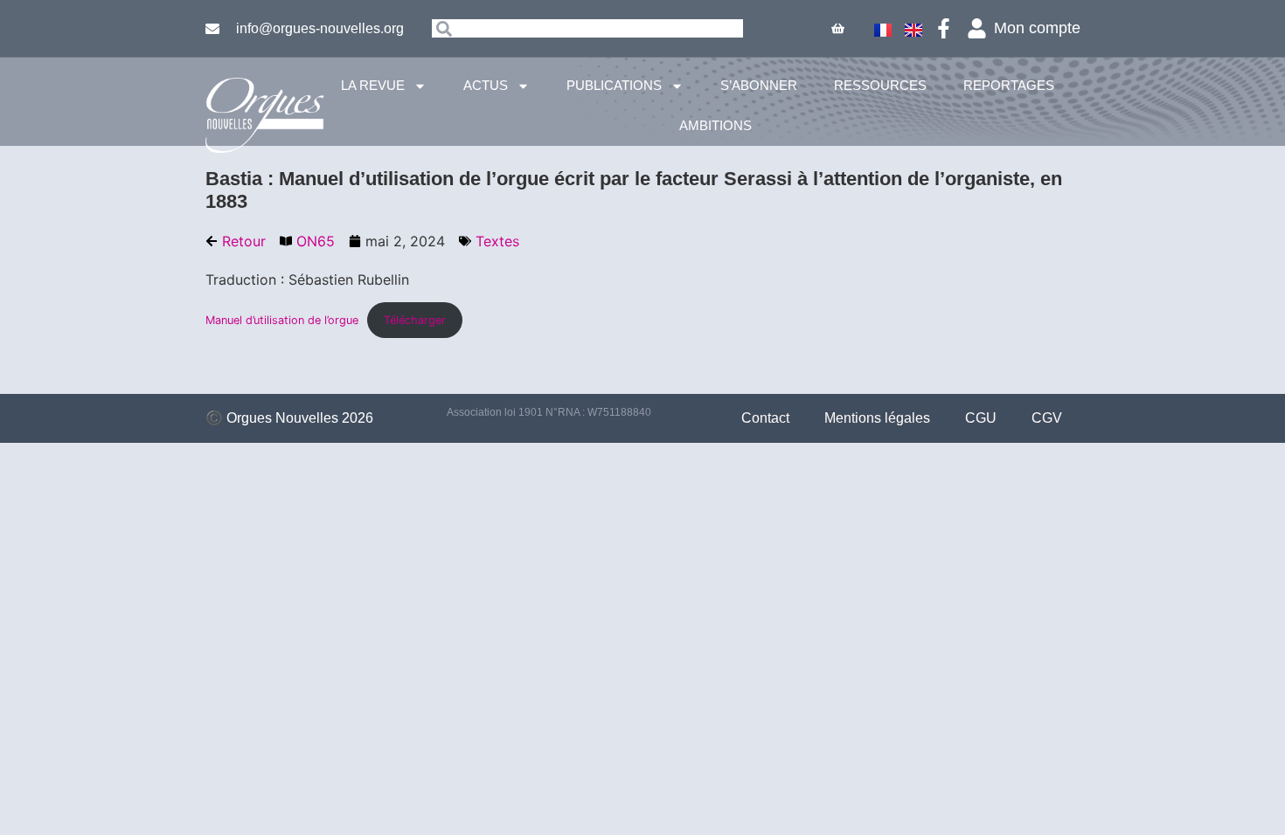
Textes (497, 241)
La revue (373, 85)
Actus (485, 85)
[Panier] (837, 28)
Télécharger (415, 320)
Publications (614, 85)
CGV (1046, 418)
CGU (981, 418)
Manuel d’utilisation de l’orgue (281, 320)
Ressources (880, 85)
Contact (765, 418)
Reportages (1008, 85)
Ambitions (715, 125)
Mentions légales (877, 418)
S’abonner (758, 85)
